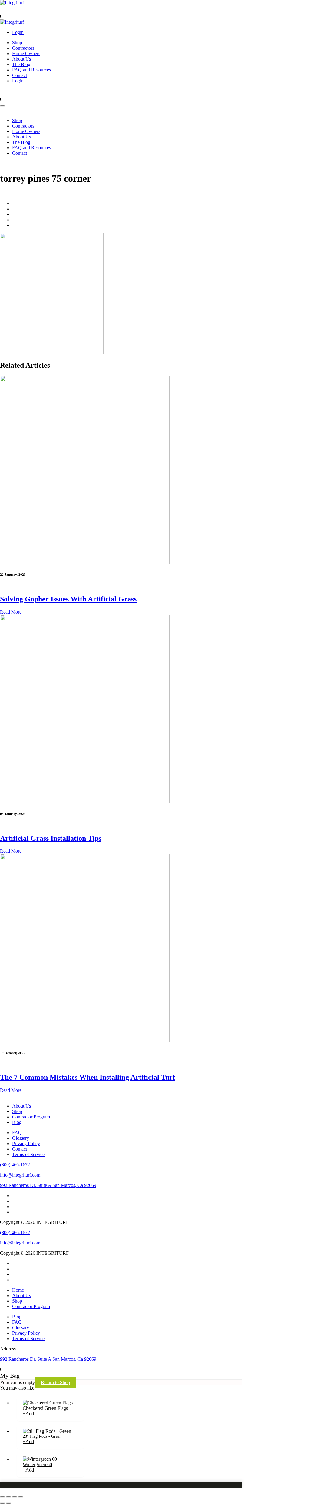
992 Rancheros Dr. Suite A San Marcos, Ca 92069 (48, 1185)
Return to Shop (55, 1382)
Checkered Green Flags (45, 1408)
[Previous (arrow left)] (2, 1503)
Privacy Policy (26, 1143)
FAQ (17, 1132)
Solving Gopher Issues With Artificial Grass (68, 599)
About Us (21, 58)
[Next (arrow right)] (8, 1503)
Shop (17, 42)
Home (18, 1290)
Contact (19, 75)
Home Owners (26, 53)
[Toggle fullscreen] (14, 1497)
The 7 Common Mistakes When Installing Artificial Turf (87, 1077)
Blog (16, 1122)
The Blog (21, 64)
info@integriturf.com (20, 1175)
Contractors (23, 48)
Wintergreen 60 (37, 1464)
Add (28, 1413)
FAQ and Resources (31, 69)
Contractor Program (31, 1116)
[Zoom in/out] (20, 1497)
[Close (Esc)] (2, 1497)
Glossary (20, 1138)
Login (18, 32)
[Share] (8, 1497)
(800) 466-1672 (15, 1164)
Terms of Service (28, 1154)
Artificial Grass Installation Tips (50, 838)
